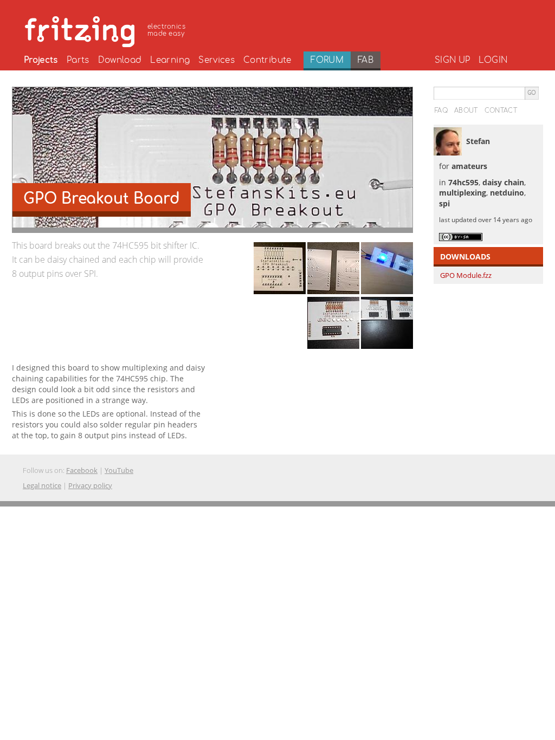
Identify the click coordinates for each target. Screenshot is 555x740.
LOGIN (493, 60)
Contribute (267, 60)
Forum (327, 60)
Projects (41, 60)
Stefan (478, 141)
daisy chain (503, 182)
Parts (78, 60)
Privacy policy (90, 485)
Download (120, 60)
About (466, 110)
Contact (501, 110)
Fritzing (107, 29)
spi (444, 203)
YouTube (119, 470)
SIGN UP (452, 60)
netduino (507, 192)
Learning (170, 60)
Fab (365, 60)
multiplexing (462, 192)
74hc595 (463, 182)
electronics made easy (166, 30)
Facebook (82, 470)
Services (216, 60)
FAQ (441, 110)
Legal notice (42, 485)
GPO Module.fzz (466, 275)
